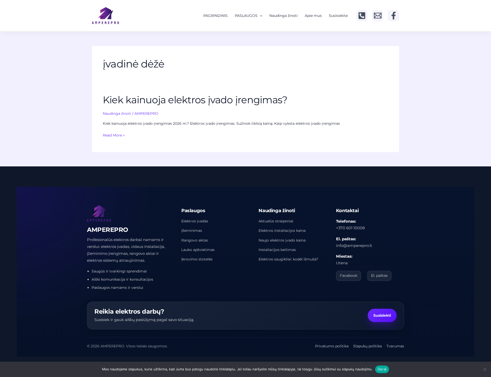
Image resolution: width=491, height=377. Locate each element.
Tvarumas (395, 346)
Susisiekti (382, 315)
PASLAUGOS (246, 15)
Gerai (382, 369)
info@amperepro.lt (354, 245)
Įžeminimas (191, 230)
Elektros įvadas (194, 221)
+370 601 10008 (350, 227)
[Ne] (484, 369)
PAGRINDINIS (215, 15)
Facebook (348, 275)
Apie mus (313, 15)
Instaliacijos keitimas (277, 249)
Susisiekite (338, 15)
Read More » (114, 136)
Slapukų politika (367, 346)
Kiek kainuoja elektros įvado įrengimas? (195, 100)
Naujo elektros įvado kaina (282, 240)
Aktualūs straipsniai (276, 221)
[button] (260, 16)
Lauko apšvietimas (198, 249)
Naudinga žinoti (283, 15)
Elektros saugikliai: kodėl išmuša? (288, 259)
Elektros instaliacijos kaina (282, 230)
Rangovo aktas (194, 240)
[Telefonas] (361, 15)
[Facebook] (393, 15)
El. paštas (379, 275)
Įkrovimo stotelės (197, 259)
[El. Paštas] (377, 15)
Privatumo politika (332, 346)
